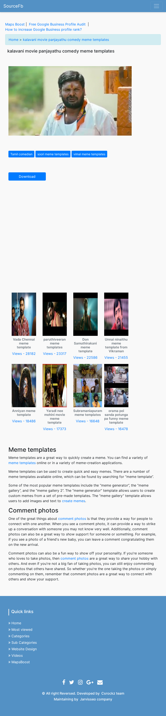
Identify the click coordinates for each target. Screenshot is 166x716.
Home (13, 39)
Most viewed (21, 629)
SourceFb (13, 6)
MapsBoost (20, 662)
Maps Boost (15, 24)
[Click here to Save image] (70, 100)
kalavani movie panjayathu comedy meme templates (66, 39)
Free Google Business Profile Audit (57, 24)
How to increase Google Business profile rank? (43, 29)
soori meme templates (53, 154)
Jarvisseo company (96, 699)
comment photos (72, 518)
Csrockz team (112, 693)
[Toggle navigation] (156, 6)
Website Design (24, 649)
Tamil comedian (21, 154)
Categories (20, 636)
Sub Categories (24, 642)
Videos (17, 655)
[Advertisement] (83, 216)
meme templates (22, 463)
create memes (73, 501)
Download (27, 176)
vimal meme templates (89, 154)
